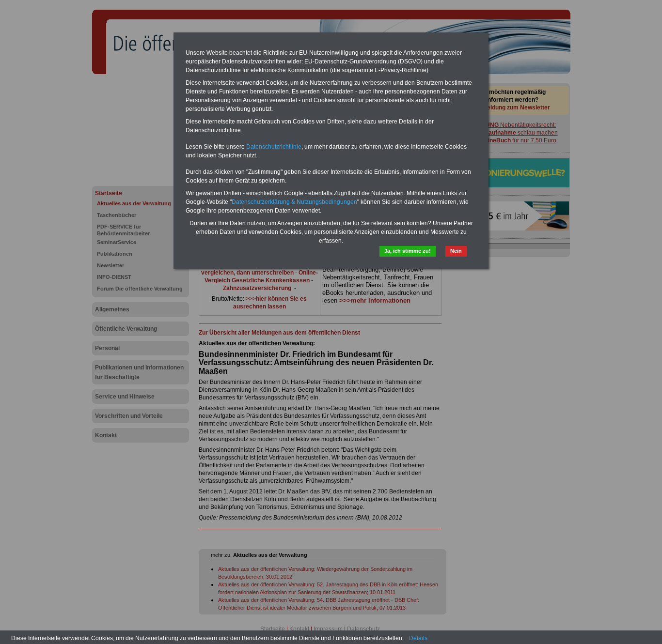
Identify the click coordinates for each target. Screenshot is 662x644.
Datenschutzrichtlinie (273, 146)
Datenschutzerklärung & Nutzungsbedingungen (294, 202)
